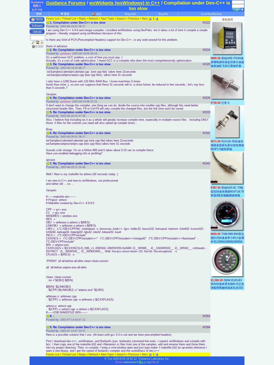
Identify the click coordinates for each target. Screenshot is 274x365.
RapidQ (163, 13)
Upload (37, 31)
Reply (82, 18)
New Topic (107, 18)
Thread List (69, 18)
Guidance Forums (65, 3)
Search (121, 18)
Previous (133, 18)
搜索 (66, 13)
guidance (65, 53)
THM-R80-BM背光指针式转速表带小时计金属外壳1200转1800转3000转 (227, 237)
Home (39, 19)
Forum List (52, 18)
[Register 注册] (242, 9)
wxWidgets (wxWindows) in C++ (124, 3)
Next (145, 18)
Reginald (130, 13)
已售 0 (225, 102)
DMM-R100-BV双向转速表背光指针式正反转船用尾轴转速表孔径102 (227, 284)
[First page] (150, 18)
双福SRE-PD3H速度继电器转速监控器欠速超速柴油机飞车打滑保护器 (227, 62)
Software (37, 25)
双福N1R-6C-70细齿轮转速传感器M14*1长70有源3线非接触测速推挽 (227, 191)
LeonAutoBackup (211, 13)
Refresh (93, 18)
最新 (39, 13)
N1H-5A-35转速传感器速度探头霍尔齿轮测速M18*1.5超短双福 (227, 145)
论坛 (98, 13)
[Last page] (157, 18)
